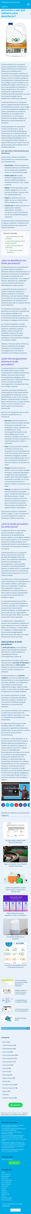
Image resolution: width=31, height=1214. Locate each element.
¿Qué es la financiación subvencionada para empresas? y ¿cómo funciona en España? (13, 1136)
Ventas (5, 1094)
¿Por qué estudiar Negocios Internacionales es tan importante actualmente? (14, 1129)
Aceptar (15, 1210)
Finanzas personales (9, 1055)
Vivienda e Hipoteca (8, 1098)
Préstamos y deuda (8, 1085)
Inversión (5, 1068)
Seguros (5, 1091)
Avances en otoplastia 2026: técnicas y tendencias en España (11, 1132)
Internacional (6, 1065)
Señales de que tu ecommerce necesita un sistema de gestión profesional (12, 1125)
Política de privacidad (7, 1159)
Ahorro (5, 1042)
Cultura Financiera (8, 1045)
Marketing (6, 1075)
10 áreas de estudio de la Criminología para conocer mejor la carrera (13, 1146)
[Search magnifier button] (28, 1028)
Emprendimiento (7, 1048)
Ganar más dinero (8, 1062)
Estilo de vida (6, 1052)
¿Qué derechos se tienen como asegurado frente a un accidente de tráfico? (13, 1150)
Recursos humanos (8, 1088)
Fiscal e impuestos (8, 1058)
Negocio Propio (7, 1078)
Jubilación (5, 1071)
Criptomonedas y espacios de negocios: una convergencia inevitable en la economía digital (13, 1143)
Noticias (5, 1081)
